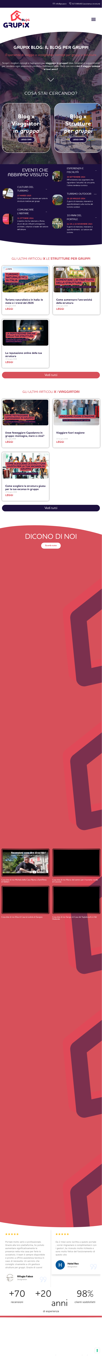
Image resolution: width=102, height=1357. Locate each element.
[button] (93, 19)
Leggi (9, 309)
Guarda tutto (51, 546)
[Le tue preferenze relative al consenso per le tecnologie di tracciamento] (97, 1350)
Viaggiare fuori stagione (70, 433)
